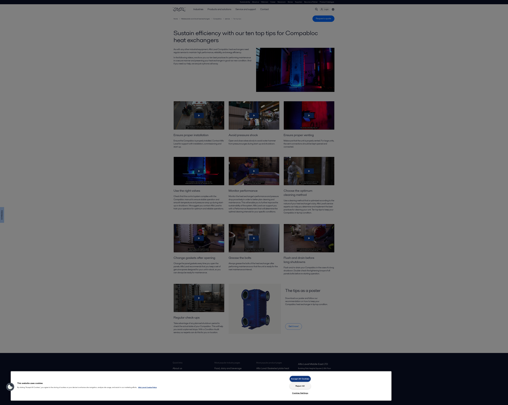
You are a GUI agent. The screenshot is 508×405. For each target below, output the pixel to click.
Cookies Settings (300, 393)
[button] (10, 387)
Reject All (300, 386)
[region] (201, 386)
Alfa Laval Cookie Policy (147, 387)
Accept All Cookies (300, 378)
